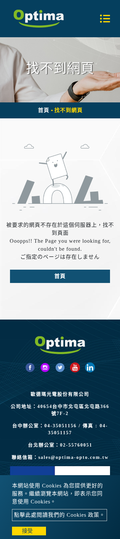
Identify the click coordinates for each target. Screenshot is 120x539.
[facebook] (30, 367)
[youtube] (75, 367)
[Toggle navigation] (105, 18)
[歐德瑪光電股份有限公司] (38, 18)
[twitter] (60, 367)
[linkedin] (90, 367)
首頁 (43, 110)
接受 (27, 531)
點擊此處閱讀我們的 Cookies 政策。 (59, 515)
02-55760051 (76, 445)
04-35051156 (60, 425)
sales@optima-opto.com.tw (73, 457)
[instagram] (45, 367)
